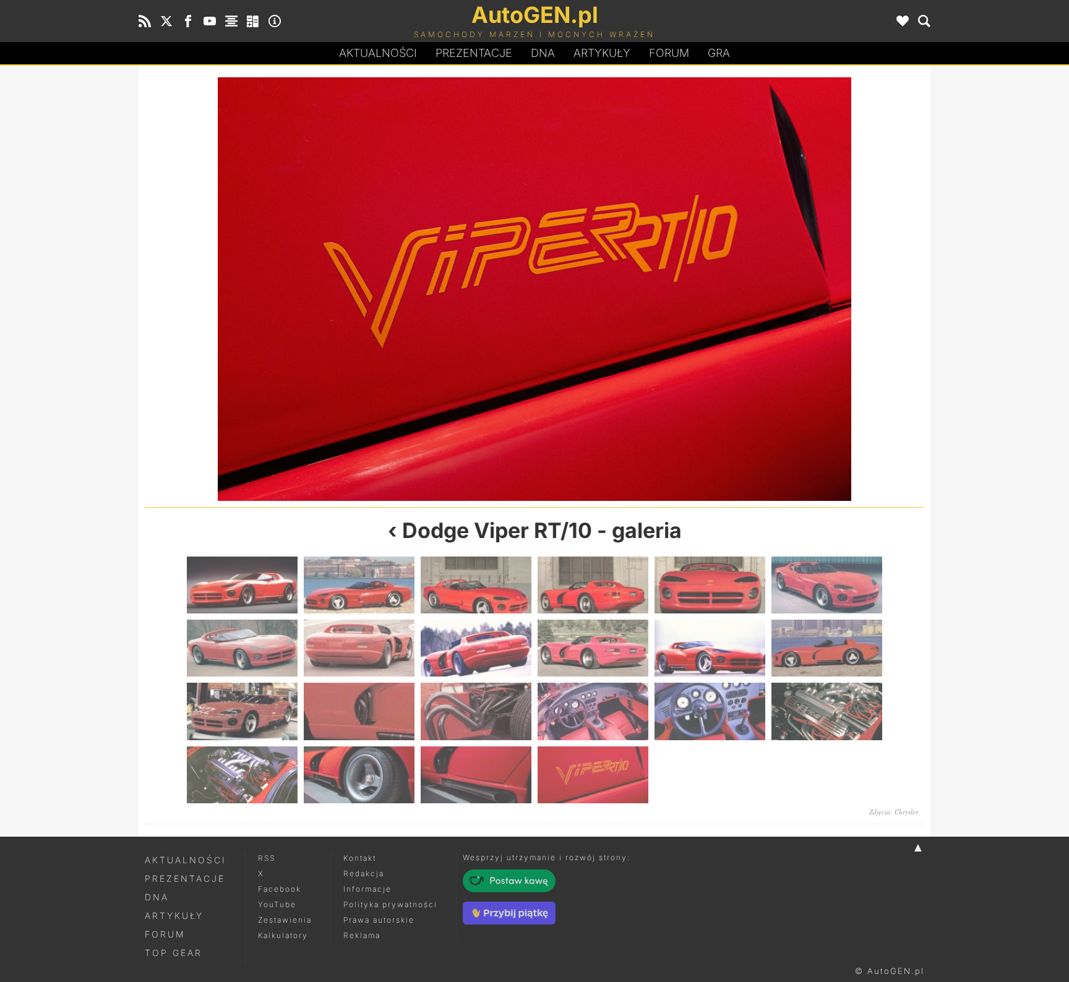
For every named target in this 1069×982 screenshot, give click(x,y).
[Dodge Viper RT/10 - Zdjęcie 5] (710, 585)
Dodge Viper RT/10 (497, 530)
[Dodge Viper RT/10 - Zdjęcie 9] (476, 648)
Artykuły (601, 52)
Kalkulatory (283, 935)
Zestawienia (285, 919)
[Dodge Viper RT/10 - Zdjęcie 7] (242, 648)
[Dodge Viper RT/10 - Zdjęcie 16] (593, 711)
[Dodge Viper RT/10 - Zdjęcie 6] (826, 585)
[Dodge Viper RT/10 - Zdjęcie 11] (710, 648)
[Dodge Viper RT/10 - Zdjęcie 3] (476, 585)
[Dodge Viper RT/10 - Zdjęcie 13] (242, 711)
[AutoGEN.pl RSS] (145, 21)
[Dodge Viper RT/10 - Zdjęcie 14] (359, 711)
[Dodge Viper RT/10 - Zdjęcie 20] (359, 774)
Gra (719, 52)
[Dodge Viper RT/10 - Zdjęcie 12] (826, 648)
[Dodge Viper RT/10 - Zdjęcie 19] (242, 774)
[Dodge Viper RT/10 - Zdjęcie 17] (710, 711)
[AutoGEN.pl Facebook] (188, 21)
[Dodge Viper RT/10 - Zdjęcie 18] (826, 711)
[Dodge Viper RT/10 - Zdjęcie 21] (339, 289)
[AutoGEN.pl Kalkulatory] (253, 21)
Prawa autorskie (378, 919)
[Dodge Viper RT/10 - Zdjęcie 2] (359, 585)
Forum (669, 52)
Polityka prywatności (390, 904)
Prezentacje (474, 52)
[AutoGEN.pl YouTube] (210, 21)
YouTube (277, 904)
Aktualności (378, 52)
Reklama (361, 935)
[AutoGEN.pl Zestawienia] (231, 21)
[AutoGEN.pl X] (166, 21)
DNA (157, 897)
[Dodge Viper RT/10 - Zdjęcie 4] (593, 585)
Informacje (367, 889)
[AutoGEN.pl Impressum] (274, 21)
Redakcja (363, 873)
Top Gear (173, 952)
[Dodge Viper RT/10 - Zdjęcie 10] (593, 648)
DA (543, 52)
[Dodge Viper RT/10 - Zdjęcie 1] (729, 289)
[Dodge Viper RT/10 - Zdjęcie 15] (476, 711)
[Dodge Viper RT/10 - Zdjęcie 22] (593, 774)
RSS (266, 858)
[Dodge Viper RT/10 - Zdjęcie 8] (359, 648)
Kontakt (359, 858)
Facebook (279, 889)
